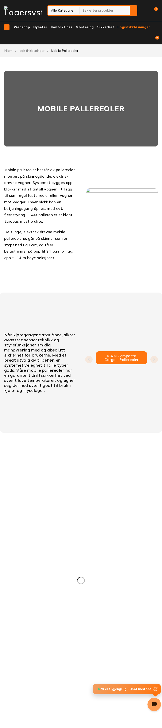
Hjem (8, 51)
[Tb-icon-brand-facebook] (5, 475)
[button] (89, 359)
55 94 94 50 (9, 468)
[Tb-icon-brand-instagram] (16, 475)
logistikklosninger (32, 51)
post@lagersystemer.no (18, 462)
